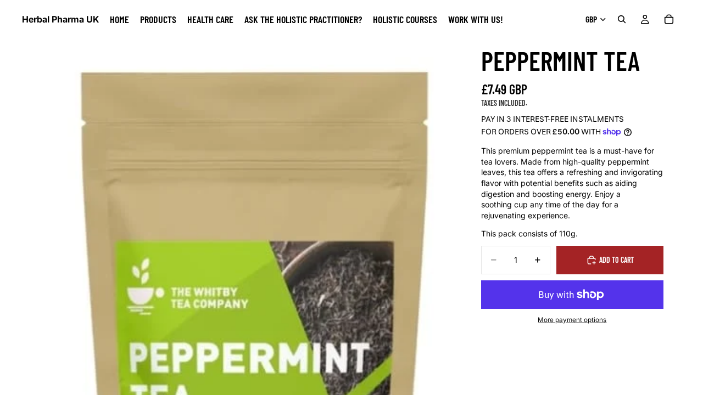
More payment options (572, 320)
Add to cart (616, 259)
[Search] (622, 19)
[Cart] (669, 19)
